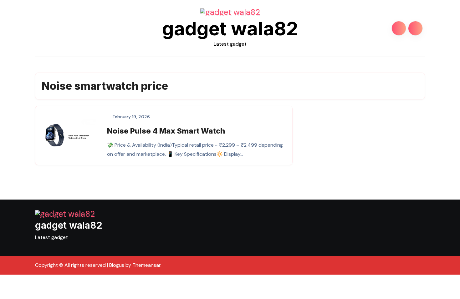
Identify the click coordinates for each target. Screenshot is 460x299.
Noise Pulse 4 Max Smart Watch (166, 130)
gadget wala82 (230, 28)
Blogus (116, 265)
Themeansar (146, 265)
